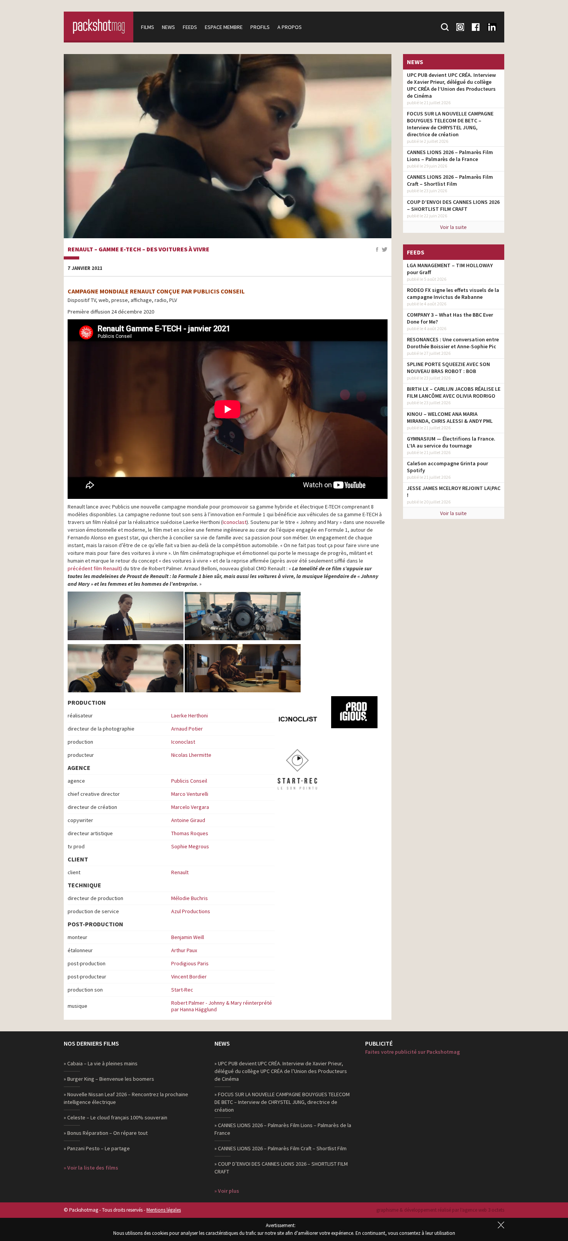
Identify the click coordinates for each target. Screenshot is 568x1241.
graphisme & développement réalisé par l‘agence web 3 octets (440, 1210)
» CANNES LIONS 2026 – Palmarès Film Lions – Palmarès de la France (282, 1129)
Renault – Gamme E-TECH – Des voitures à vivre (138, 249)
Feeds (190, 27)
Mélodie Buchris (189, 898)
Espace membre (224, 27)
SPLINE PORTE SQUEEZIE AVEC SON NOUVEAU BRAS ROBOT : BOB (448, 368)
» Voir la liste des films (91, 1167)
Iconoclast (235, 522)
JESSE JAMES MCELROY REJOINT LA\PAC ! (453, 491)
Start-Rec (182, 989)
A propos (289, 27)
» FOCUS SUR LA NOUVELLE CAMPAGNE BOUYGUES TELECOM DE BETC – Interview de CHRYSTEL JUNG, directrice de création (282, 1102)
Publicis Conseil (189, 780)
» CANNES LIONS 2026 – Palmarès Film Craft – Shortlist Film (280, 1148)
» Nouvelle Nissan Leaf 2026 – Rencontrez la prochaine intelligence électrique (126, 1098)
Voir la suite (453, 227)
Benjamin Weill (187, 937)
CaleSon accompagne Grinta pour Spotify (447, 467)
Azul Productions (190, 911)
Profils (260, 27)
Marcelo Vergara (190, 807)
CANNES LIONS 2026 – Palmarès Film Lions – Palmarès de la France (450, 156)
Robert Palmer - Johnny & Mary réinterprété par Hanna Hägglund (221, 1006)
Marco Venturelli (189, 793)
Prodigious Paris (190, 963)
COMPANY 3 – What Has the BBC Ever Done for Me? (450, 318)
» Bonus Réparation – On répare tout (106, 1132)
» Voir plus (226, 1190)
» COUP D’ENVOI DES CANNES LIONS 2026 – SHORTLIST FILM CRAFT (281, 1167)
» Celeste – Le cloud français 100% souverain (115, 1117)
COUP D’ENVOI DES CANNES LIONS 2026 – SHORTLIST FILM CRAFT (453, 205)
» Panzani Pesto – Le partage (97, 1148)
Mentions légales (163, 1210)
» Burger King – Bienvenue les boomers (109, 1078)
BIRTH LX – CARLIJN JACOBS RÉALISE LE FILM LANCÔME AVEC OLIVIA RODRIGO (453, 392)
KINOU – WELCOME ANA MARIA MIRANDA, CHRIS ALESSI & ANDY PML (450, 417)
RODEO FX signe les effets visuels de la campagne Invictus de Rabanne (453, 293)
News (168, 27)
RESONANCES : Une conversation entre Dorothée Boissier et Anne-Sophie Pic (453, 343)
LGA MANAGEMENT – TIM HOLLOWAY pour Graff (450, 269)
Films (147, 27)
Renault (180, 872)
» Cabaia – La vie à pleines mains (101, 1063)
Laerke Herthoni (189, 715)
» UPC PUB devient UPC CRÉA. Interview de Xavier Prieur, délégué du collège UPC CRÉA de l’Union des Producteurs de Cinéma (280, 1071)
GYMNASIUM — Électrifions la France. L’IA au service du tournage (451, 442)
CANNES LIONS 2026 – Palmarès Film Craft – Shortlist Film (450, 180)
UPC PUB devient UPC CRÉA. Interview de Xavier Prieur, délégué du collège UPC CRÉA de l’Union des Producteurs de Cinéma (451, 85)
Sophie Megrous (190, 846)
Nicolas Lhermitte (191, 754)
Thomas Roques (189, 833)
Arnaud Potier (187, 728)
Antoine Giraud (188, 820)
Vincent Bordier (189, 976)
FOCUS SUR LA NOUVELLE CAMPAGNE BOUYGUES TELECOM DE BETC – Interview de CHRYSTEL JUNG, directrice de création (450, 124)
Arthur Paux (184, 950)
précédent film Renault (94, 568)
